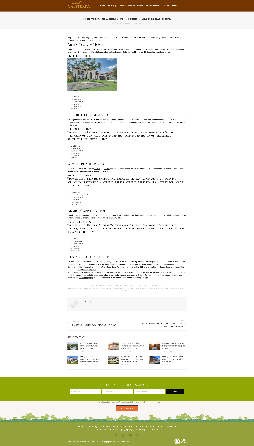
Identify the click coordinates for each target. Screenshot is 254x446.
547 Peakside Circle (79, 56)
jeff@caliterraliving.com (87, 270)
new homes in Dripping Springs (177, 288)
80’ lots (107, 169)
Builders (128, 426)
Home (80, 426)
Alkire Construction (155, 215)
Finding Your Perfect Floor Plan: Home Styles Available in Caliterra (173, 359)
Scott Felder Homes (127, 290)
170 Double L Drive (79, 129)
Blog (160, 426)
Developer (110, 285)
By (145, 285)
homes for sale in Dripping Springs (135, 288)
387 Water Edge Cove (80, 222)
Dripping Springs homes (119, 288)
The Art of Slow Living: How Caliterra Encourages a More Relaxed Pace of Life (132, 346)
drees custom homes (107, 288)
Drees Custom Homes (106, 49)
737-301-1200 (152, 429)
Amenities (102, 285)
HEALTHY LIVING (121, 285)
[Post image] (72, 346)
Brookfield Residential (115, 120)
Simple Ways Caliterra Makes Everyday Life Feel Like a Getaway (90, 346)
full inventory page (86, 278)
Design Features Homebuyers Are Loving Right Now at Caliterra (89, 359)
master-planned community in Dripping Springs (157, 288)
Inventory (150, 426)
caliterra (98, 288)
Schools (139, 426)
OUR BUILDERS (135, 285)
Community (92, 426)
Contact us (84, 275)
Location (117, 426)
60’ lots (97, 169)
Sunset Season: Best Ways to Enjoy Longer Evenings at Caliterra (173, 346)
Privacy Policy (125, 442)
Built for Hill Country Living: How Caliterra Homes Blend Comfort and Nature (132, 359)
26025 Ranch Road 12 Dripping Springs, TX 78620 (119, 429)
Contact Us (171, 426)
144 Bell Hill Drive (79, 175)
